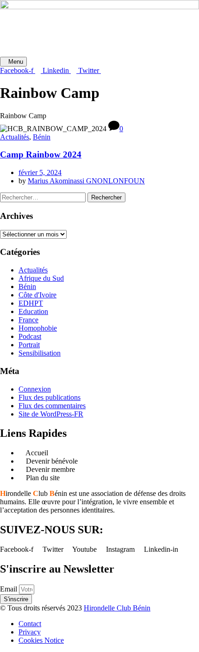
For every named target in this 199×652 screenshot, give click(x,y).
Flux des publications (50, 397)
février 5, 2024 (40, 172)
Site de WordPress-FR (51, 414)
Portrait (29, 345)
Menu (15, 61)
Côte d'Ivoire (37, 295)
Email (9, 589)
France (28, 320)
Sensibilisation (40, 353)
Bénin (41, 137)
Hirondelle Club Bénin (117, 608)
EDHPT (31, 303)
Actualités (14, 137)
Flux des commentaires (52, 406)
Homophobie (38, 328)
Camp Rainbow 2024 (40, 154)
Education (33, 311)
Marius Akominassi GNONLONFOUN (86, 181)
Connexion (35, 389)
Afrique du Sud (41, 278)
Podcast (30, 336)
